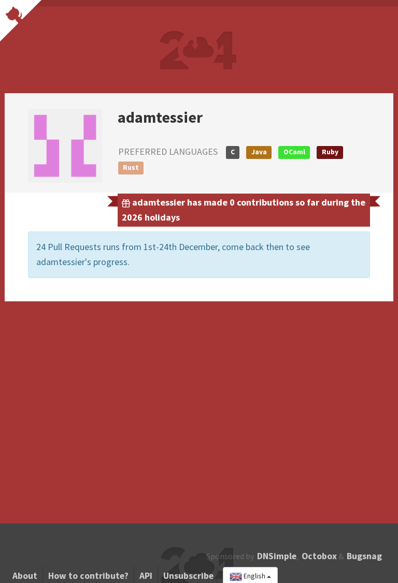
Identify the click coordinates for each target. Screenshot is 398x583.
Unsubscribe (188, 575)
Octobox (319, 556)
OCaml (294, 152)
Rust (131, 167)
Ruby (330, 152)
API (145, 575)
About (24, 575)
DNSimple (276, 556)
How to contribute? (88, 575)
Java (259, 152)
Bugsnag (364, 556)
